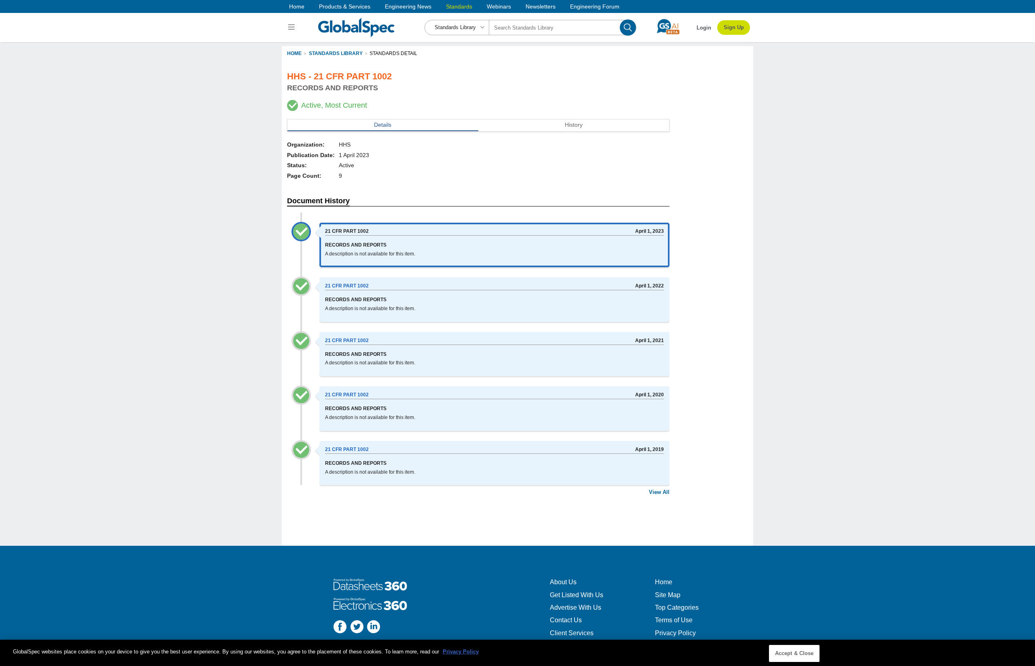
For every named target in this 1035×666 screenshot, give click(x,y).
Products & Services (344, 6)
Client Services (572, 633)
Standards (459, 6)
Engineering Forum (594, 6)
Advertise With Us (575, 607)
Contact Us (566, 620)
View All (659, 492)
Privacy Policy (675, 633)
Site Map (667, 595)
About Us (563, 582)
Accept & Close (794, 653)
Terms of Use (674, 620)
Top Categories (677, 607)
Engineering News (408, 6)
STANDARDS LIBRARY (336, 53)
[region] (517, 653)
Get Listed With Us (576, 595)
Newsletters (541, 6)
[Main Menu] (292, 27)
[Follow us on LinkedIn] (373, 627)
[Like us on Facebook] (340, 627)
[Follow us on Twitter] (357, 627)
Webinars (499, 6)
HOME (294, 53)
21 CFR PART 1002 (347, 286)
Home (296, 6)
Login (704, 28)
